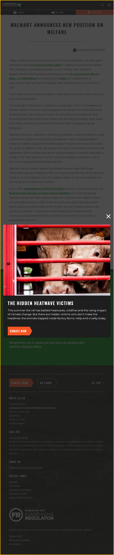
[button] (108, 216)
